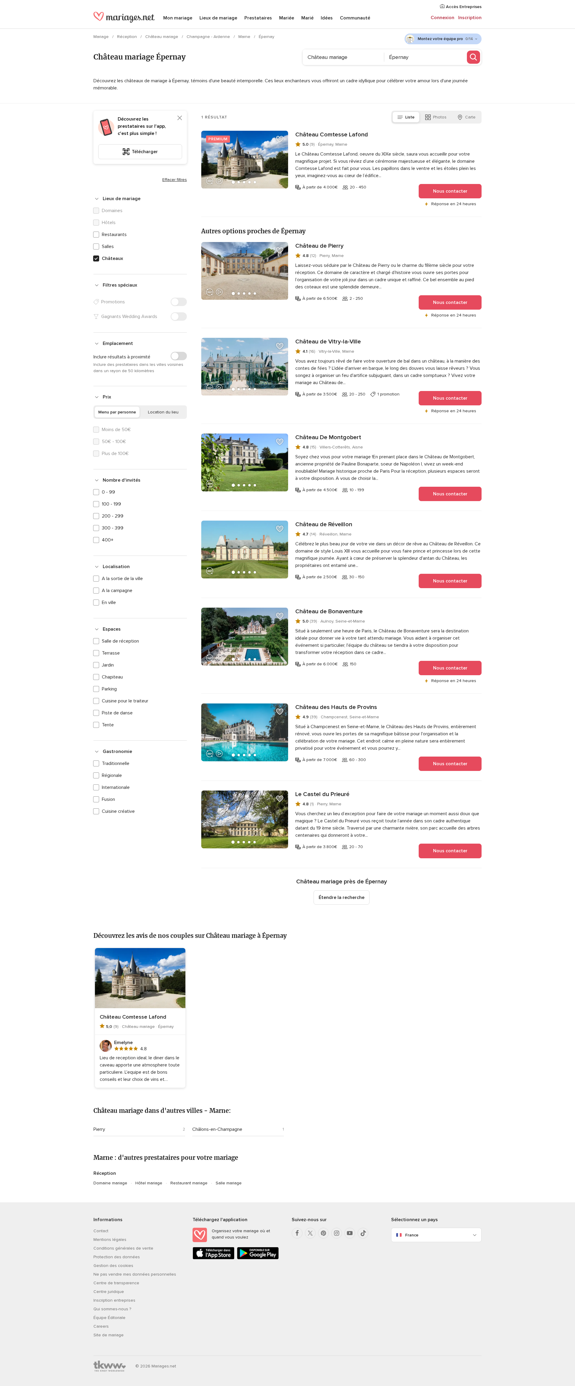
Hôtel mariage (148, 1183)
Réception (127, 36)
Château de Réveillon (323, 524)
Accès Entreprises (463, 6)
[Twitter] (310, 1233)
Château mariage (162, 36)
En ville (109, 602)
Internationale (116, 787)
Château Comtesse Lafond (331, 134)
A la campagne (117, 591)
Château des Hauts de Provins (336, 707)
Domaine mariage (110, 1183)
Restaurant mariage (189, 1183)
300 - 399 (112, 528)
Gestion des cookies (113, 1265)
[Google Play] (258, 1258)
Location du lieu (163, 412)
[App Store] (213, 1258)
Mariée (286, 18)
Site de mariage (108, 1335)
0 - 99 (108, 492)
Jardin (108, 665)
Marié (307, 18)
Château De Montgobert (328, 437)
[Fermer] (179, 118)
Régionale (112, 775)
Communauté (355, 18)
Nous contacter (450, 191)
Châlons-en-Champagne (217, 1129)
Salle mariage (229, 1183)
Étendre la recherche (341, 897)
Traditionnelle (115, 763)
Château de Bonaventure (329, 611)
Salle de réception (120, 641)
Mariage (101, 36)
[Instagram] (336, 1233)
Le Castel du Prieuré (322, 794)
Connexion (442, 18)
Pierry (99, 1129)
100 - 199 (111, 504)
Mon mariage (177, 18)
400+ (108, 540)
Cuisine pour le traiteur (125, 701)
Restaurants (114, 235)
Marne (245, 36)
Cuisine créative (118, 811)
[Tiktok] (363, 1233)
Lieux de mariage (218, 18)
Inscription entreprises (114, 1300)
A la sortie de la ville (122, 579)
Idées (327, 18)
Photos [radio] (440, 117)
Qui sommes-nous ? (112, 1309)
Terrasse (111, 653)
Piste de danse (117, 713)
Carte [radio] (470, 117)
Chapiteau (112, 677)
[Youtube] (349, 1233)
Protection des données (116, 1256)
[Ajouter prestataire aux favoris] (280, 139)
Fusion (108, 799)
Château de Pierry (319, 245)
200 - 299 (112, 516)
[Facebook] (297, 1233)
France (411, 1235)
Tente (108, 725)
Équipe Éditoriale (109, 1317)
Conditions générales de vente (123, 1248)
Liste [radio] (409, 117)
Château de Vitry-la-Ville (328, 341)
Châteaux (112, 258)
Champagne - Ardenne (209, 36)
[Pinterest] (323, 1233)
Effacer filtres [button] (174, 179)
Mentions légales (109, 1239)
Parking (109, 689)
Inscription (470, 18)
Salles (108, 246)
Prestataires (258, 18)
